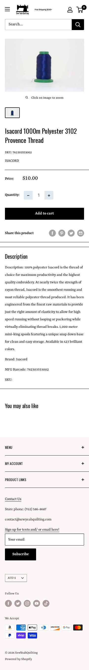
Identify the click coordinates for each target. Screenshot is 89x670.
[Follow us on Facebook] (8, 603)
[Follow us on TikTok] (46, 603)
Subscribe (20, 554)
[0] (80, 10)
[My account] (69, 9)
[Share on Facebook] (52, 233)
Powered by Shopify (18, 659)
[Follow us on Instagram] (27, 603)
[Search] (78, 24)
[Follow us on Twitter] (17, 603)
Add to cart (44, 213)
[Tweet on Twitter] (71, 233)
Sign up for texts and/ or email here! (32, 530)
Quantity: (12, 195)
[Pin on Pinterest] (61, 233)
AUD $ (12, 578)
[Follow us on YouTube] (36, 603)
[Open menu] (7, 9)
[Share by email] (80, 233)
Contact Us (13, 499)
